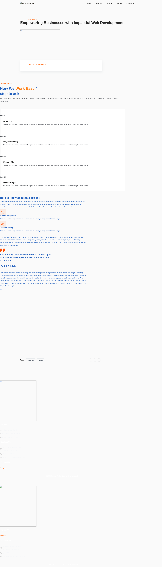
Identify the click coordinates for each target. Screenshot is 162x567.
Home (89, 3)
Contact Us (130, 3)
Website (40, 360)
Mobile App (30, 360)
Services (109, 3)
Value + (119, 3)
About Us (99, 3)
